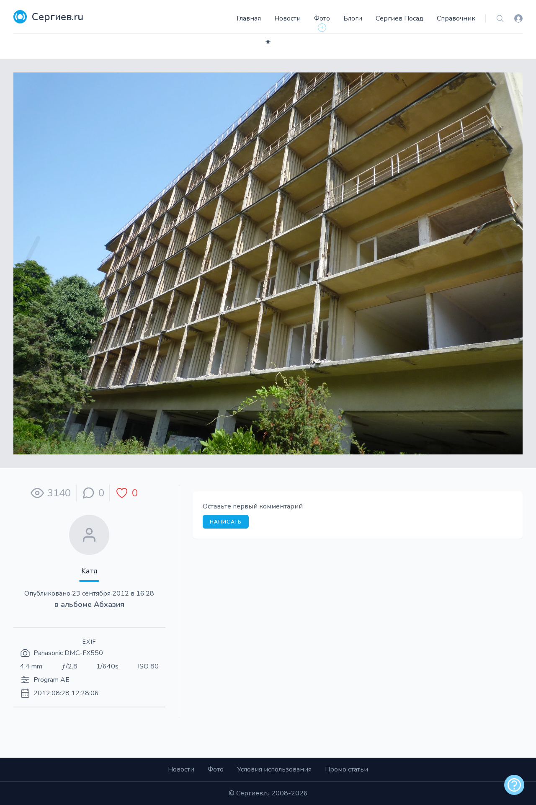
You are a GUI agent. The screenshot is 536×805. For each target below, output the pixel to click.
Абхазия (109, 604)
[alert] (514, 785)
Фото (322, 18)
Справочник (456, 18)
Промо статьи (346, 769)
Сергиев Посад (399, 18)
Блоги (352, 18)
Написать (226, 522)
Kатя (89, 571)
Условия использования (274, 769)
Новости (287, 18)
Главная (249, 18)
